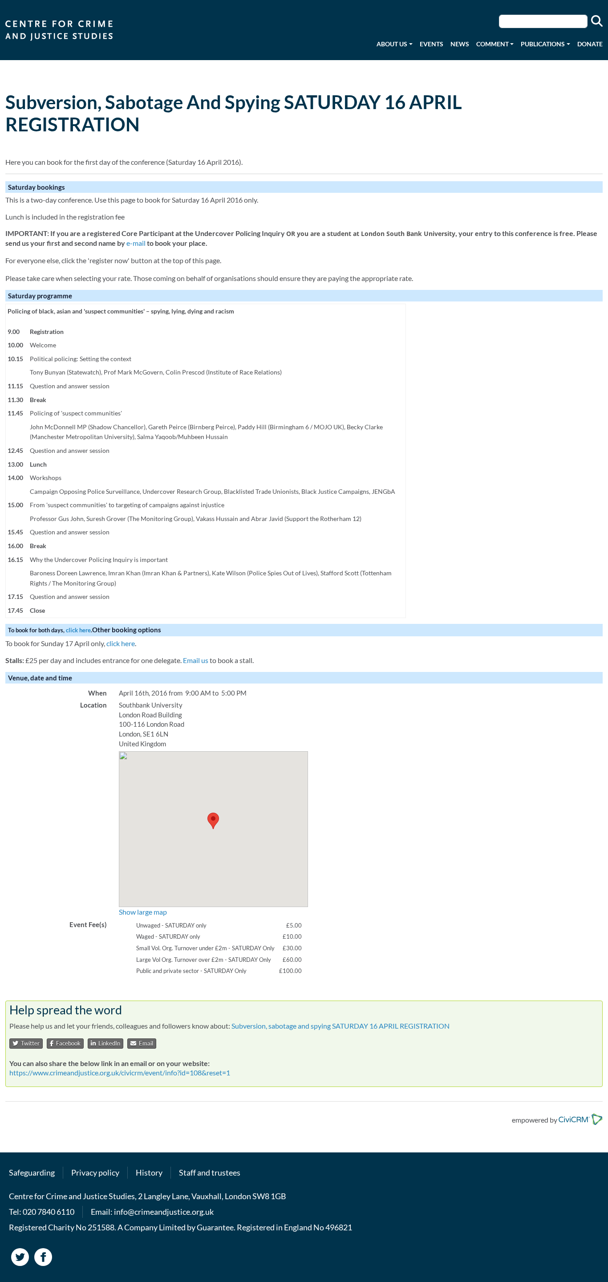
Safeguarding (32, 1172)
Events (431, 44)
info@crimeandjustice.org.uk (164, 1212)
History (149, 1172)
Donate (590, 44)
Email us (195, 660)
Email (144, 1043)
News (459, 44)
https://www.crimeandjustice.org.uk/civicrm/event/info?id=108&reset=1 (119, 1072)
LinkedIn (108, 1043)
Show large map (143, 912)
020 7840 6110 (48, 1212)
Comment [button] (492, 44)
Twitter (29, 1043)
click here (78, 630)
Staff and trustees (209, 1172)
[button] (213, 821)
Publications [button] (543, 44)
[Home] (62, 30)
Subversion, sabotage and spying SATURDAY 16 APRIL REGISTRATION (340, 1026)
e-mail (136, 243)
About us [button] (392, 44)
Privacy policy (95, 1172)
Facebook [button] (67, 1043)
